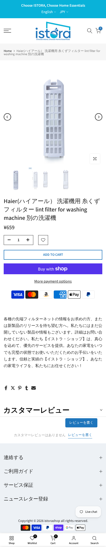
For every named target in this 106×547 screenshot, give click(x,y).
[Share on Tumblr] (26, 388)
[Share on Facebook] (6, 388)
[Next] (98, 117)
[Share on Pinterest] (20, 388)
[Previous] (7, 117)
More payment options (53, 281)
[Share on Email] (33, 388)
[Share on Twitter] (13, 388)
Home (8, 51)
